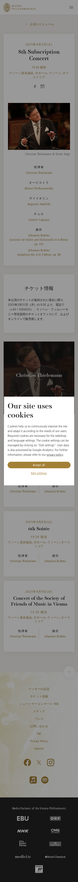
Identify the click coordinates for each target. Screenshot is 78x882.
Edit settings (39, 473)
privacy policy (55, 454)
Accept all (39, 465)
